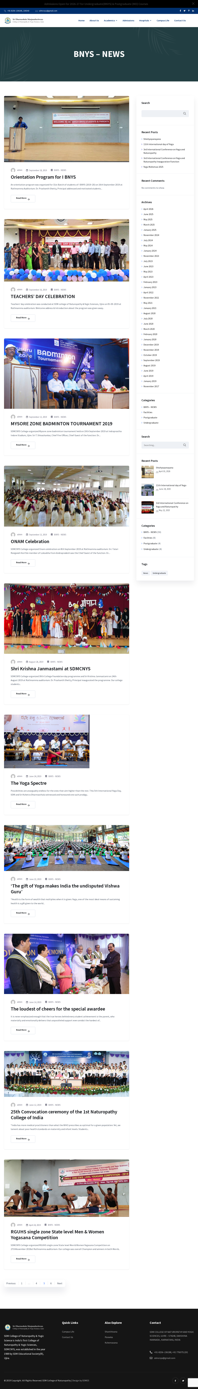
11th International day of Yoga (158, 144)
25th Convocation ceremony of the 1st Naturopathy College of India (64, 1115)
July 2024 (148, 240)
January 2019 (149, 381)
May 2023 (147, 271)
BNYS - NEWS (60, 170)
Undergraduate (150, 422)
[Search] (184, 445)
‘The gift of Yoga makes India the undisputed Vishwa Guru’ (65, 889)
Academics (109, 20)
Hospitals (144, 20)
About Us (94, 20)
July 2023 (148, 261)
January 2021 (149, 308)
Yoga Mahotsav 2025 (153, 166)
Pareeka (109, 1337)
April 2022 (148, 292)
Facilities (147, 412)
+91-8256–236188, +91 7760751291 (171, 1352)
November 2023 (151, 255)
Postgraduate (150, 417)
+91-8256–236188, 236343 (18, 10)
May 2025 (147, 219)
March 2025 (149, 224)
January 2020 (149, 339)
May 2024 (147, 245)
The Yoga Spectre (29, 783)
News (145, 573)
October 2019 (150, 355)
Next (59, 1283)
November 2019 (151, 349)
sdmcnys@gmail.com (48, 10)
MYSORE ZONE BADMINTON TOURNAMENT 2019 (61, 423)
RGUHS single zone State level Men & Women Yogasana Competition (57, 1234)
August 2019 (149, 365)
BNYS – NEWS (150, 407)
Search (145, 103)
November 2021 (151, 297)
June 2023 (148, 266)
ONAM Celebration (30, 541)
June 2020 (148, 323)
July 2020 (148, 318)
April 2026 (148, 208)
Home (81, 20)
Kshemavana (111, 1342)
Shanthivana (111, 1331)
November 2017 (151, 386)
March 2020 (149, 328)
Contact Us (180, 20)
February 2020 (150, 334)
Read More (21, 198)
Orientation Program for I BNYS (43, 177)
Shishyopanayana (152, 139)
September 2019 (151, 360)
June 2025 (148, 214)
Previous (11, 1283)
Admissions (128, 20)
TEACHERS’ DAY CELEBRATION (43, 296)
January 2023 (149, 287)
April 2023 (148, 276)
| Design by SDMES (80, 1380)
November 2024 (151, 235)
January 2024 (149, 250)
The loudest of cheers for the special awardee (58, 1009)
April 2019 (148, 375)
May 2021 (147, 302)
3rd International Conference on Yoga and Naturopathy (172, 504)
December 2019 (151, 344)
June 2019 (148, 370)
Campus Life (163, 20)
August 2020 (149, 313)
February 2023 (150, 282)
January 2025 (149, 229)
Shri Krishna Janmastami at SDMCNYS (50, 669)
